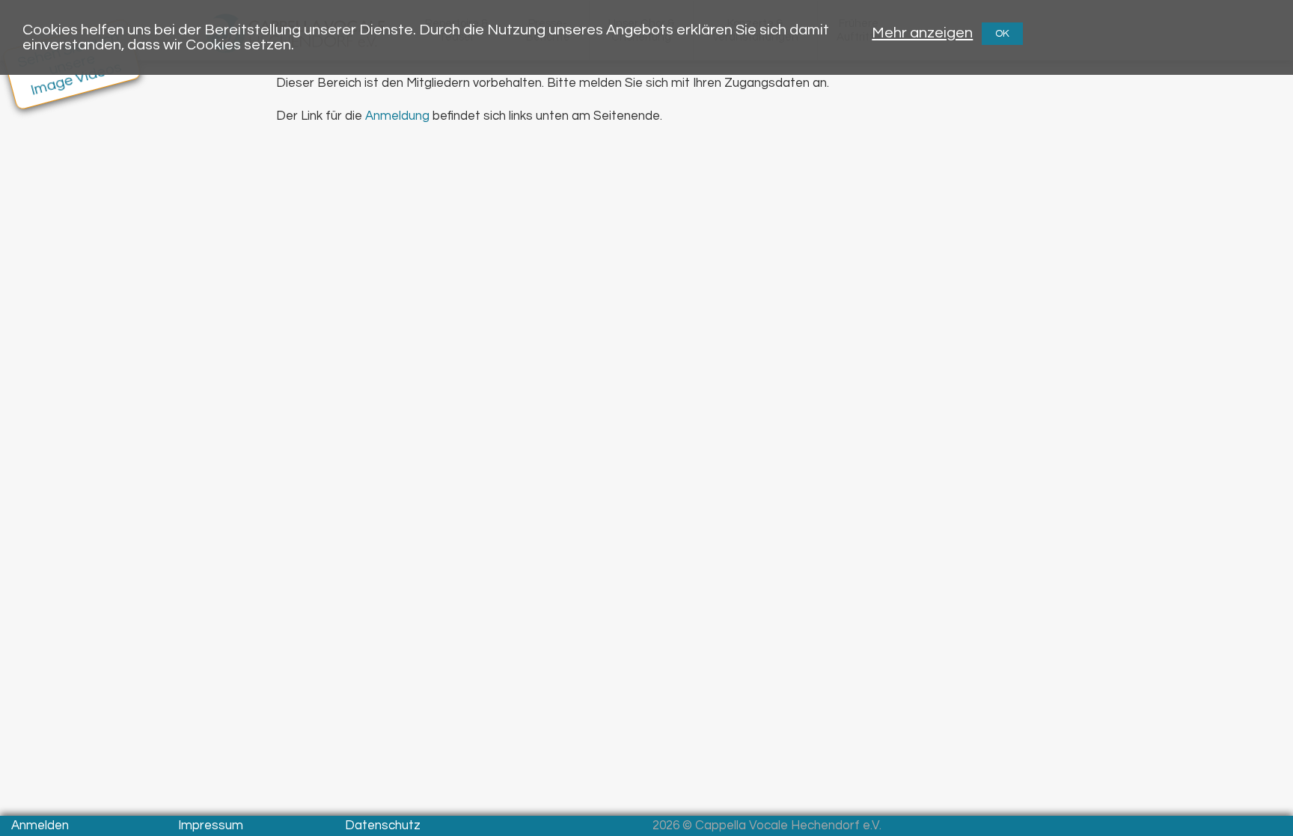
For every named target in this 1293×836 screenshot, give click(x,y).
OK (1002, 33)
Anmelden (40, 825)
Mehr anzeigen (922, 32)
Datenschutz (383, 825)
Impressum (210, 825)
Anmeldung (397, 116)
